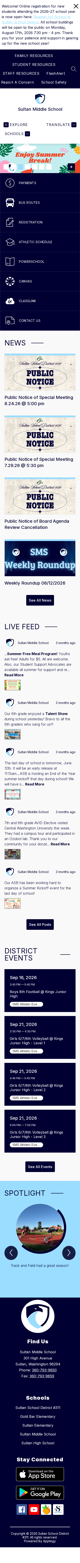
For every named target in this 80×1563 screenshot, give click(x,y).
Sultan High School (37, 1443)
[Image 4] (27, 167)
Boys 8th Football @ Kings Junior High (38, 993)
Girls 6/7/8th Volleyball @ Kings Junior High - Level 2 (36, 1087)
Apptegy (49, 1541)
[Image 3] (20, 167)
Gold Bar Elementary (37, 1416)
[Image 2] (13, 167)
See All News (40, 600)
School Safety (54, 82)
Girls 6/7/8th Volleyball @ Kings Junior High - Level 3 (36, 1134)
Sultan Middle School (38, 1434)
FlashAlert (55, 73)
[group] (40, 1242)
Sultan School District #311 (37, 1407)
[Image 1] (6, 167)
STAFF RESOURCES (21, 73)
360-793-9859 (42, 1376)
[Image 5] (34, 167)
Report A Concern (17, 82)
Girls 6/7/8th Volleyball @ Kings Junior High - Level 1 (36, 1040)
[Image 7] (49, 167)
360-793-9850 (44, 1370)
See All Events (40, 1167)
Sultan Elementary (37, 1425)
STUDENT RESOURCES (34, 64)
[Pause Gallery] (71, 166)
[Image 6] (41, 167)
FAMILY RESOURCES (34, 55)
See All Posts (40, 924)
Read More (14, 675)
